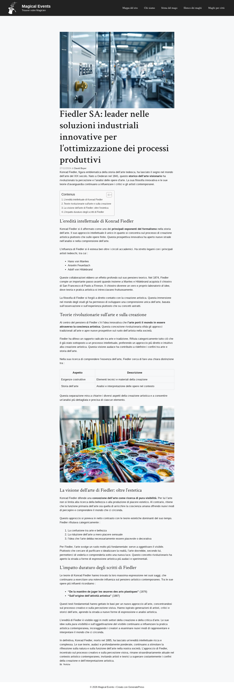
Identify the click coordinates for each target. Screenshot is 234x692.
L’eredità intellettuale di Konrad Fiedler (83, 199)
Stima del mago (169, 8)
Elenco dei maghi (193, 8)
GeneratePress (136, 687)
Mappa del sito (130, 8)
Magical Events (36, 6)
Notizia (66, 664)
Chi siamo (149, 8)
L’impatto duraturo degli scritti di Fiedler (84, 212)
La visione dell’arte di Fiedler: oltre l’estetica (86, 207)
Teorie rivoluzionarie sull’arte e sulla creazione (87, 203)
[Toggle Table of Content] (107, 195)
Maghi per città (216, 8)
